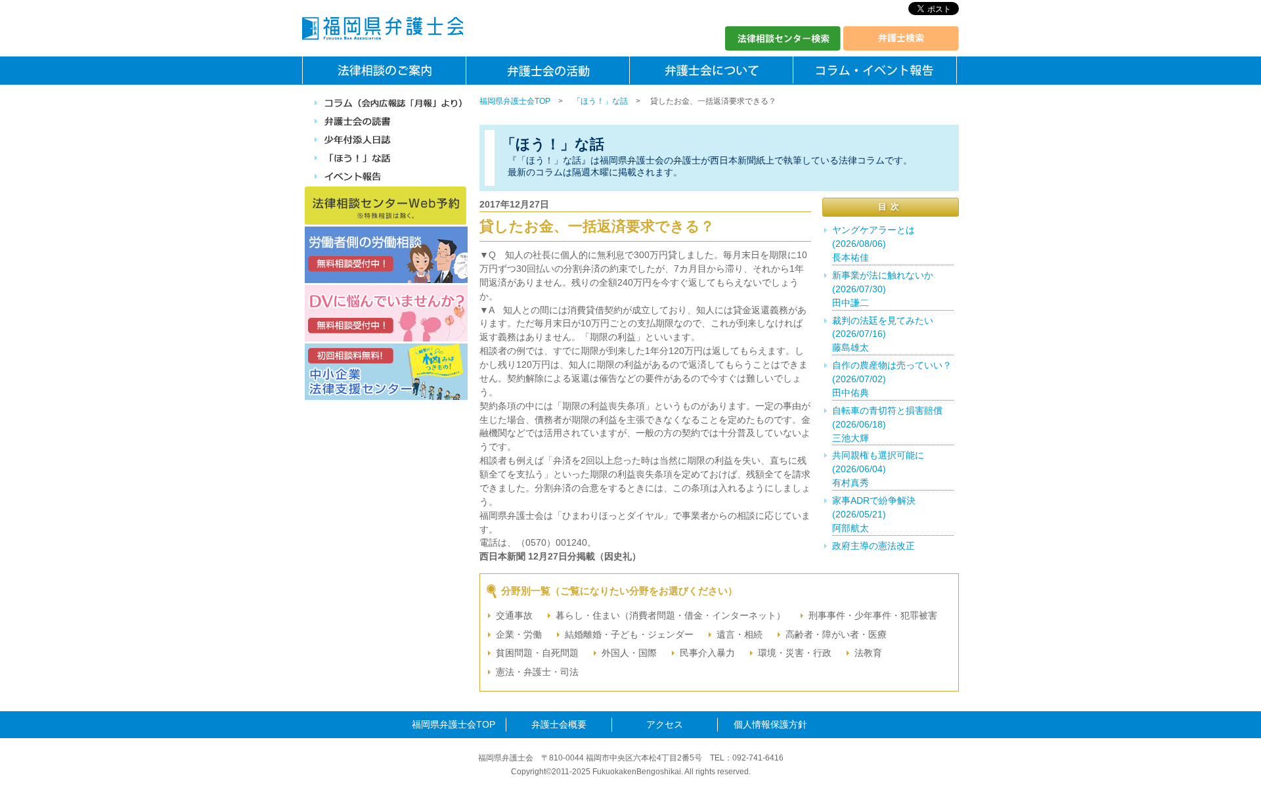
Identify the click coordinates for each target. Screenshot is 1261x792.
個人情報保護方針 (770, 724)
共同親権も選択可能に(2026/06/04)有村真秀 (878, 469)
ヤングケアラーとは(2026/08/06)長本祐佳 (873, 244)
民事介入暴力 (707, 653)
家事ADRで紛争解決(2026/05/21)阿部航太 (874, 514)
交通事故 (514, 615)
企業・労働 (519, 634)
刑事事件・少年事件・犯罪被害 (872, 615)
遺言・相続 (740, 634)
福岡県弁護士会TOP (514, 101)
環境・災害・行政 (794, 653)
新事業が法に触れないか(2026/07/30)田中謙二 (882, 289)
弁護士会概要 (558, 724)
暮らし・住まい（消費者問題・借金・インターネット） (670, 615)
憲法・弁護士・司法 (537, 672)
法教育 (868, 653)
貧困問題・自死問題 (537, 653)
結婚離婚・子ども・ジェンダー (629, 634)
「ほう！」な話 (600, 101)
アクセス (664, 724)
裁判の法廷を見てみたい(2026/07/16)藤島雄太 (882, 334)
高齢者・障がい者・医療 (836, 634)
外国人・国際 (629, 653)
